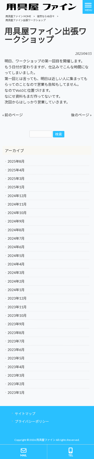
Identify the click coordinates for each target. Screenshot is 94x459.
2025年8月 (16, 161)
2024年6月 (16, 247)
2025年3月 (16, 178)
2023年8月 (16, 333)
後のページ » (81, 115)
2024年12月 (17, 196)
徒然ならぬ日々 (46, 16)
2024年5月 (16, 255)
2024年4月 (16, 264)
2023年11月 (17, 307)
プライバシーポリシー (32, 421)
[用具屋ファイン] (41, 6)
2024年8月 (16, 230)
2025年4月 (16, 170)
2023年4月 (16, 367)
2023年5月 (16, 358)
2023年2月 (16, 384)
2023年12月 (17, 298)
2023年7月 (16, 341)
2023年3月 (16, 375)
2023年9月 (16, 324)
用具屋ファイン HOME (18, 16)
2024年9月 (16, 221)
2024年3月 (16, 272)
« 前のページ (12, 115)
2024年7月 (16, 238)
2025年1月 (16, 187)
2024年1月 (16, 290)
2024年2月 (16, 281)
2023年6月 (16, 350)
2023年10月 (17, 315)
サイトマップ (25, 414)
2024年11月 (17, 204)
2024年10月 (17, 213)
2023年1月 (16, 392)
